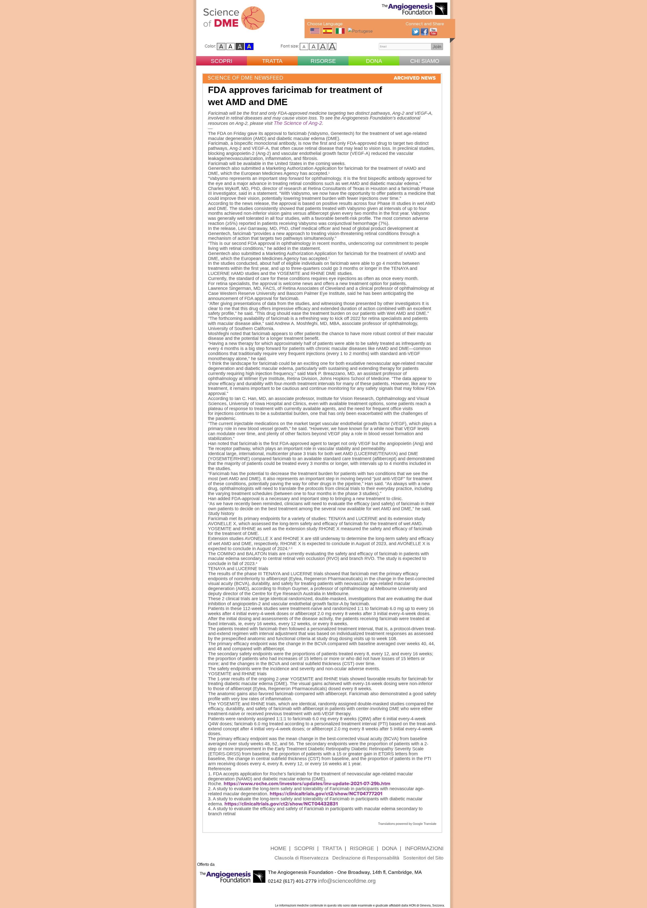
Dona (374, 61)
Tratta (272, 61)
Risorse (323, 61)
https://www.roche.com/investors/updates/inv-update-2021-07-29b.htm (307, 784)
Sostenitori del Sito (423, 857)
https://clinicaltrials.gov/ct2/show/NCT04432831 (281, 804)
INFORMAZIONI (424, 848)
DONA (389, 848)
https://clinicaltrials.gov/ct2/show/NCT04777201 (326, 794)
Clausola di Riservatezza (301, 857)
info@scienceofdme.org (347, 881)
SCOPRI (304, 848)
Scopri (221, 61)
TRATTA (332, 848)
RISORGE (362, 848)
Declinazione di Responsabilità (365, 857)
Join (437, 46)
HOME (278, 848)
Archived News (415, 78)
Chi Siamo (424, 61)
